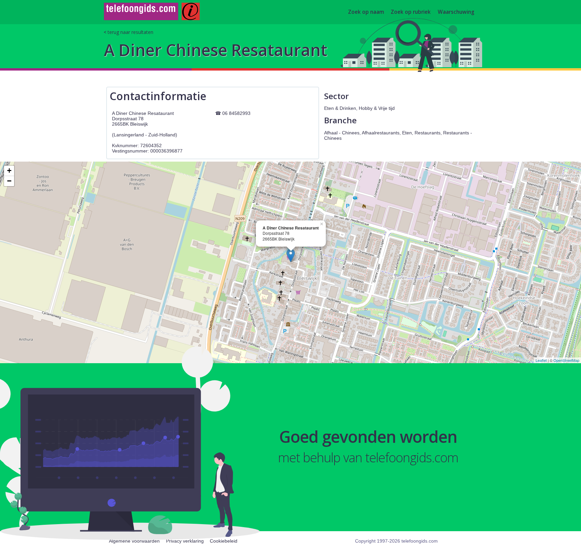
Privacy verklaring (185, 541)
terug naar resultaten (130, 32)
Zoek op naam (366, 12)
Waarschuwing (456, 12)
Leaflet (541, 360)
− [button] (9, 181)
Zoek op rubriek (411, 12)
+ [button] (9, 170)
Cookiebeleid (223, 541)
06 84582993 (236, 113)
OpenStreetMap (566, 360)
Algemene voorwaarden (134, 541)
